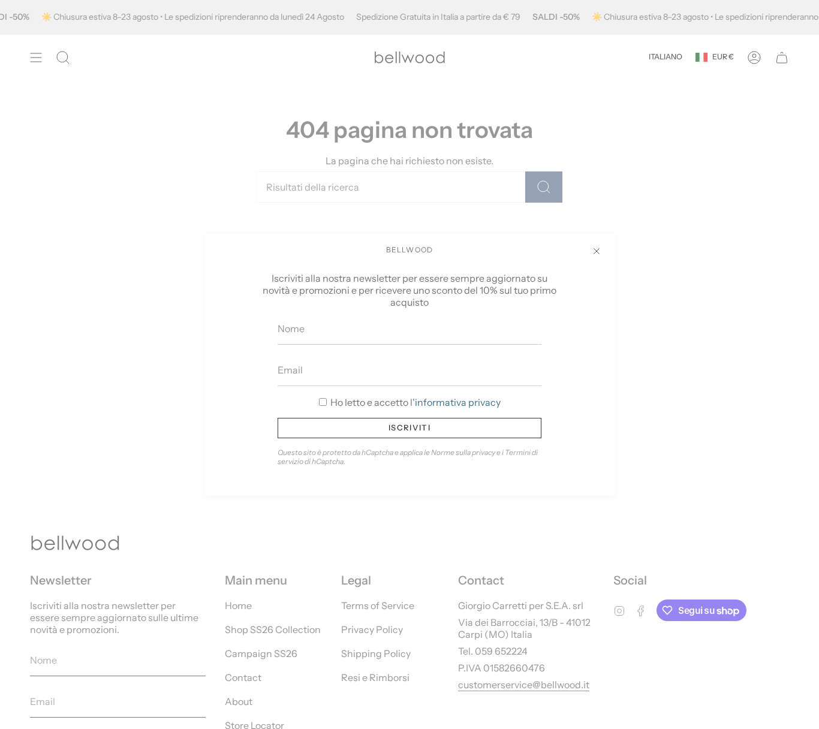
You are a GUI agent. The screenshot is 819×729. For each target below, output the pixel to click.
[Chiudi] (597, 251)
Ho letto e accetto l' (415, 402)
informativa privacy (458, 402)
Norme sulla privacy (463, 452)
